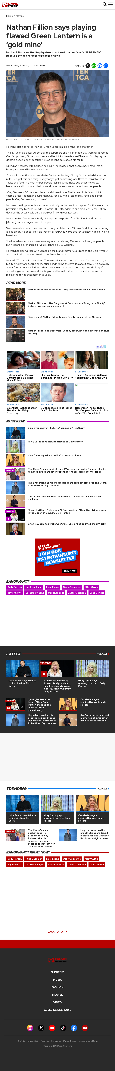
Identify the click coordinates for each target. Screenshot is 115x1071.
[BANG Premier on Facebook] (74, 1027)
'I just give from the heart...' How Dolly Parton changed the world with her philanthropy (39, 705)
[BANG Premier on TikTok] (63, 1027)
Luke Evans (52, 587)
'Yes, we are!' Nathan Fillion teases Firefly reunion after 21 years (64, 317)
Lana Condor (97, 592)
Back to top (56, 931)
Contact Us (56, 1041)
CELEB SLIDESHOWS (57, 1010)
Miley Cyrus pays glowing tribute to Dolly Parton (55, 441)
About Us (45, 1041)
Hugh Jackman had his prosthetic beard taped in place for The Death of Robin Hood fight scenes (67, 484)
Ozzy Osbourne (72, 587)
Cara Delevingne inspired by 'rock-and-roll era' (54, 455)
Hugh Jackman (34, 587)
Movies (20, 15)
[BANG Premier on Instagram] (30, 1027)
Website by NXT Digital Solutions (57, 1046)
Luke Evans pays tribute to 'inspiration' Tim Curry (56, 428)
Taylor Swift (14, 592)
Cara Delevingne (34, 592)
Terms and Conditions (87, 1041)
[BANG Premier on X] (41, 1027)
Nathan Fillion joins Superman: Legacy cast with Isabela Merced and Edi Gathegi (68, 332)
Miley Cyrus (91, 587)
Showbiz (57, 972)
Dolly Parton (14, 587)
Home (9, 15)
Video (57, 1002)
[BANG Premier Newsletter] (85, 1027)
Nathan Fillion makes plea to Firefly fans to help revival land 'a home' (67, 289)
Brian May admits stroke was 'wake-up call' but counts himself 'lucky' (67, 523)
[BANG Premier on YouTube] (52, 1027)
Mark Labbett (56, 592)
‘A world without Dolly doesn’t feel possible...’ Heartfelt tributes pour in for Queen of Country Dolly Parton (68, 511)
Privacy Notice (69, 1041)
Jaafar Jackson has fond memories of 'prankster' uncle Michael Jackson (64, 498)
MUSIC (57, 979)
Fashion (57, 987)
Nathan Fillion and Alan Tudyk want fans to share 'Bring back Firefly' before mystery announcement (66, 305)
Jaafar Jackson (77, 592)
